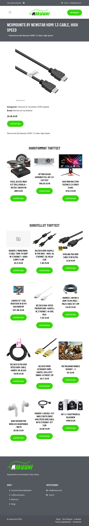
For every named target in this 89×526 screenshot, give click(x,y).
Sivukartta (77, 522)
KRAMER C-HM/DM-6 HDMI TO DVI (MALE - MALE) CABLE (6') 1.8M (70, 300)
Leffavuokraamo (18, 495)
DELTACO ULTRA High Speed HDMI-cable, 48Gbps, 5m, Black (18, 367)
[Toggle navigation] (10, 12)
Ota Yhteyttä (67, 519)
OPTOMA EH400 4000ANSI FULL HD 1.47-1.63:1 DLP (44, 177)
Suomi (66, 3)
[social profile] (23, 3)
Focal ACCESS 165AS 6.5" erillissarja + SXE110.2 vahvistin (18, 184)
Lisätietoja (15, 124)
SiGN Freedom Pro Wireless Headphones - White (18, 424)
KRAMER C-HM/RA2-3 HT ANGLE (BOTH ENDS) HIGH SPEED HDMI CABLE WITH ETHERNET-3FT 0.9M (44, 419)
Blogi (13, 504)
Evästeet (77, 519)
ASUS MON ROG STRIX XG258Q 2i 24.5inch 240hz (70, 184)
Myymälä (74, 12)
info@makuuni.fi (75, 3)
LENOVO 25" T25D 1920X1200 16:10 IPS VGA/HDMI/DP (18, 303)
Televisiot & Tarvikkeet (27, 107)
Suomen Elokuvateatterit (21, 490)
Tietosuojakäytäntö (63, 522)
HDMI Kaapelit (43, 107)
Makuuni (14, 499)
